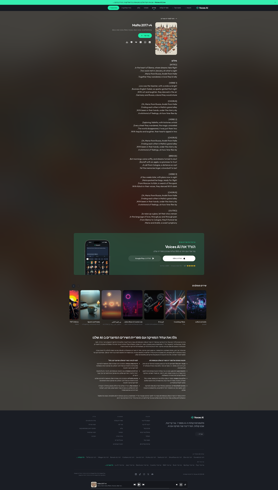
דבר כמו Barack (115, 457)
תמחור (146, 8)
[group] (139, 488)
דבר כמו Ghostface (175, 457)
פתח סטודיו (113, 8)
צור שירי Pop (200, 465)
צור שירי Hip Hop (189, 465)
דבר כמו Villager (103, 457)
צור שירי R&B (167, 465)
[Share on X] (141, 42)
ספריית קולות (164, 8)
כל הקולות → (80, 457)
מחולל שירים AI (145, 432)
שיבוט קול (147, 428)
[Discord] (152, 474)
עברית (201, 434)
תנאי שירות (92, 424)
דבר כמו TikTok (91, 457)
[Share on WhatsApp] (145, 42)
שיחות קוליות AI (145, 444)
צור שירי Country (155, 465)
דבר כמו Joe (140, 457)
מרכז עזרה (119, 436)
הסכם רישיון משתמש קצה (87, 428)
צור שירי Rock (177, 465)
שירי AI (120, 424)
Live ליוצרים (119, 440)
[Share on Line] (131, 42)
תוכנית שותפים (118, 444)
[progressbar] (139, 488)
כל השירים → (109, 465)
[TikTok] (140, 474)
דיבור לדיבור (146, 424)
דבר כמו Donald (199, 457)
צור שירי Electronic (142, 465)
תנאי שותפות (91, 432)
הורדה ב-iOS (177, 258)
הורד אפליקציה (126, 8)
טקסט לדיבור (146, 421)
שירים (154, 8)
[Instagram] (144, 474)
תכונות (189, 8)
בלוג (138, 8)
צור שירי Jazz (130, 465)
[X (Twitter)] (148, 474)
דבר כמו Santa (162, 457)
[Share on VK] (136, 42)
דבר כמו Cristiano (128, 457)
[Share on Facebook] (150, 42)
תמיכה (93, 436)
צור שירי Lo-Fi (119, 465)
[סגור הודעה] (275, 2)
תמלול (148, 436)
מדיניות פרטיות (91, 421)
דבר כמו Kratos (151, 457)
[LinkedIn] (136, 474)
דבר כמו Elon (188, 457)
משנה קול (177, 8)
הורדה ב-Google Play (143, 258)
